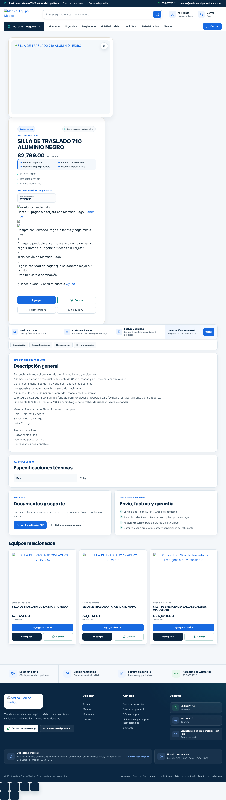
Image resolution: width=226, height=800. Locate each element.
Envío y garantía (85, 345)
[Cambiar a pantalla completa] (14, 786)
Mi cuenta (88, 714)
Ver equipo (26, 636)
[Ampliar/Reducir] (4, 786)
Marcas (168, 26)
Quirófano (131, 26)
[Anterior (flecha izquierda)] (4, 795)
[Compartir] (24, 786)
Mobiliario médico (111, 26)
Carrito (87, 719)
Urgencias (71, 26)
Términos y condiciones (210, 776)
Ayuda (70, 284)
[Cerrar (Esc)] (34, 786)
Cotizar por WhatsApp (24, 728)
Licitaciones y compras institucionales (136, 721)
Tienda (87, 704)
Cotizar (214, 26)
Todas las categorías (24, 26)
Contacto (128, 727)
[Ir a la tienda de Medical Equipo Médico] (20, 14)
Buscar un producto (134, 709)
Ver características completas (34, 190)
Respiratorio (89, 26)
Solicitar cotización (133, 704)
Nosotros (125, 776)
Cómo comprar (131, 714)
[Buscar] (157, 14)
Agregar (37, 300)
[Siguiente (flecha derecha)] (14, 795)
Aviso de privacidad (185, 776)
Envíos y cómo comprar (144, 776)
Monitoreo (54, 26)
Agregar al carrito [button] (42, 627)
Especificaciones (41, 345)
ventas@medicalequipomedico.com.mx (201, 3)
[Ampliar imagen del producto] (60, 77)
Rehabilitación (150, 26)
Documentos (63, 345)
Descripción (19, 345)
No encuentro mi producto (57, 728)
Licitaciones (166, 776)
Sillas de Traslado (27, 135)
